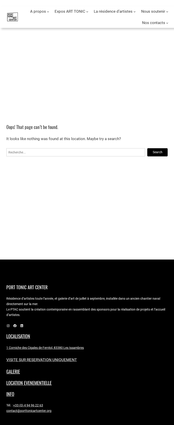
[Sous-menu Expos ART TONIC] (87, 11)
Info (10, 394)
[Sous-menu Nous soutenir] (167, 11)
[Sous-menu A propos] (48, 11)
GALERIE (13, 372)
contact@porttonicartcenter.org (28, 411)
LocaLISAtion (18, 336)
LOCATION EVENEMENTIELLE (29, 383)
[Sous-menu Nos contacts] (167, 23)
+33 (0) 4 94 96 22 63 (28, 405)
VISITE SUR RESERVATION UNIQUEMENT (41, 360)
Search (157, 152)
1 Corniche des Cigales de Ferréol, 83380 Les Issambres (45, 348)
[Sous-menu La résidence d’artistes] (134, 11)
